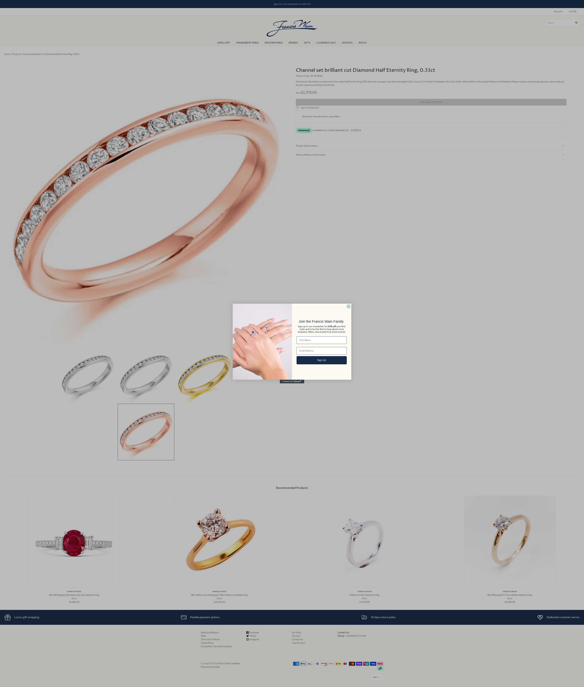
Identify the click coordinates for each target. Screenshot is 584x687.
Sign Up (321, 360)
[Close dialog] (348, 306)
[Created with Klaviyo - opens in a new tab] (292, 381)
